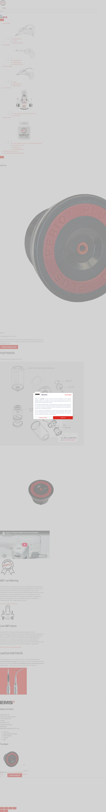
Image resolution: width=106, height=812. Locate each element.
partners (42, 398)
